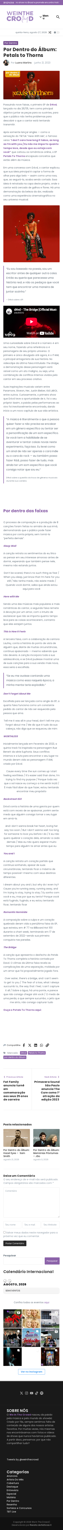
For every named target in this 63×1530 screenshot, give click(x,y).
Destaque (12, 1486)
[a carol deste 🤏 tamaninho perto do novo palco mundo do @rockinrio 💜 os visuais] (50, 1337)
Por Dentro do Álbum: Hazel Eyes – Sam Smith (16, 1153)
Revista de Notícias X (40, 1525)
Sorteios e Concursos (19, 1508)
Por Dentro (11, 43)
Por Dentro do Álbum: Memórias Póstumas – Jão (46, 1153)
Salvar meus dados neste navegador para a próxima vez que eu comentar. (30, 1234)
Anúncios (12, 1476)
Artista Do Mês (15, 1479)
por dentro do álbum (15, 1057)
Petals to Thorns (37, 1052)
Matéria (11, 1497)
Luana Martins (23, 62)
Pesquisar (9, 1255)
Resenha (12, 1504)
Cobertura (13, 1483)
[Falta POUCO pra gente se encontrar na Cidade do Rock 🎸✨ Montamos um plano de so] (31, 1337)
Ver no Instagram (31, 1371)
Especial (11, 1494)
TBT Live (11, 1511)
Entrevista (12, 1490)
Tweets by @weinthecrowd (22, 1459)
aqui (46, 1302)
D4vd (23, 1052)
